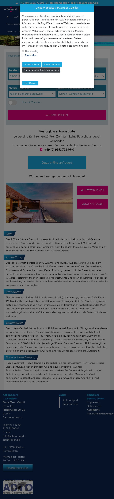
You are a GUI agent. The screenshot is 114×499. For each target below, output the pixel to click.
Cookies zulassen (32, 64)
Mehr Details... (30, 83)
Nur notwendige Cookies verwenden (41, 70)
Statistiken (31, 55)
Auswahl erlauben (52, 64)
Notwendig (31, 51)
